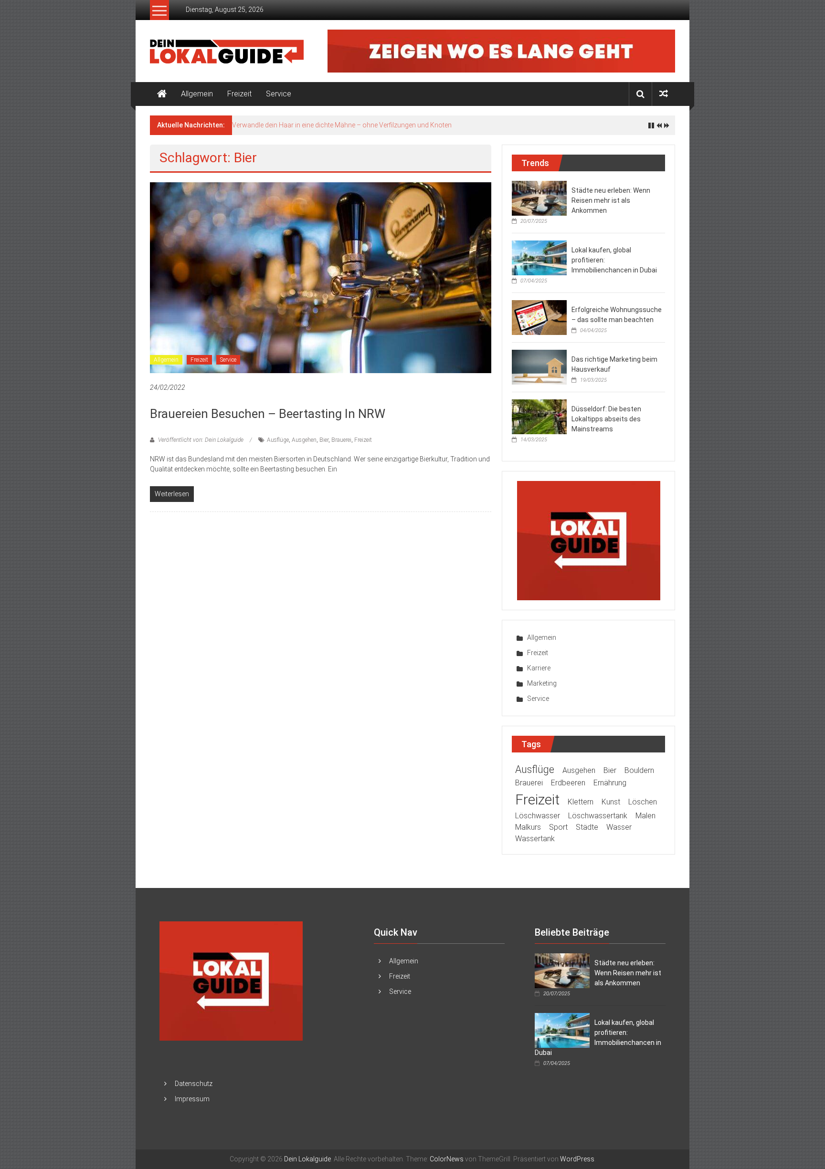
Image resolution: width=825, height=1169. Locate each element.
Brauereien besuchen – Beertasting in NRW (267, 414)
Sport (558, 827)
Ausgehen (304, 440)
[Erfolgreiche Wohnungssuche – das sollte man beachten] (539, 317)
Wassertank (535, 838)
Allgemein (197, 93)
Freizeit (239, 93)
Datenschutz (193, 1083)
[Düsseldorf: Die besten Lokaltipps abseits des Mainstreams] (539, 416)
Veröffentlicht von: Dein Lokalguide (201, 440)
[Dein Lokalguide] (162, 94)
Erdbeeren (568, 782)
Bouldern (639, 770)
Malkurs (528, 827)
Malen (645, 815)
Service (278, 93)
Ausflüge (278, 440)
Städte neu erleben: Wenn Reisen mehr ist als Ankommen (610, 200)
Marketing (542, 683)
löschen (642, 801)
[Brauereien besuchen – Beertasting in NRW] (320, 277)
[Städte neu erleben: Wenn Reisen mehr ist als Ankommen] (539, 197)
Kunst (611, 801)
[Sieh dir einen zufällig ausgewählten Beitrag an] (663, 94)
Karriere (538, 668)
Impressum (192, 1099)
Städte (587, 827)
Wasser (619, 827)
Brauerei (341, 440)
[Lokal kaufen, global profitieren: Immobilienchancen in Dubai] (539, 257)
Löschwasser (537, 815)
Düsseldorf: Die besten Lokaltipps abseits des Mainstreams (606, 419)
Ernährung (609, 782)
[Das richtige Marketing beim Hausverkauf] (539, 366)
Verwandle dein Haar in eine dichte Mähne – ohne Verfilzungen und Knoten (342, 125)
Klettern (580, 801)
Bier (323, 440)
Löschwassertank (597, 815)
